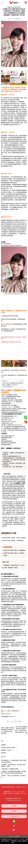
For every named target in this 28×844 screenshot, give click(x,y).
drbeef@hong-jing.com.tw (15, 800)
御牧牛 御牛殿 (17, 18)
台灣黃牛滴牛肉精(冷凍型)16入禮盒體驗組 (14, 550)
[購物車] (26, 2)
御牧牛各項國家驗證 (6, 243)
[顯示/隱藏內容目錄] (21, 381)
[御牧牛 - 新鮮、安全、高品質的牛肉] (14, 2)
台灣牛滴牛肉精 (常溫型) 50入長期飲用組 (13, 540)
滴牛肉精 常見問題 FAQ (8, 386)
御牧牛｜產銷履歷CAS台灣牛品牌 (10, 384)
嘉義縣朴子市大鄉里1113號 (14, 798)
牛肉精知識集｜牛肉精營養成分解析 (9, 769)
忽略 (15, 842)
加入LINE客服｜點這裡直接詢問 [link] (11, 710)
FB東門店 (14, 811)
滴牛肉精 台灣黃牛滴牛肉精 (16, 7)
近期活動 (3, 752)
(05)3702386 (23, 793)
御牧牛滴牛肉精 (20, 370)
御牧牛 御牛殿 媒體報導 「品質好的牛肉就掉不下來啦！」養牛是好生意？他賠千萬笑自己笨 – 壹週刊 (21, 730)
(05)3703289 (10, 793)
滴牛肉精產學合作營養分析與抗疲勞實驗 (11, 245)
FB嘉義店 (14, 806)
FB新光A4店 (14, 816)
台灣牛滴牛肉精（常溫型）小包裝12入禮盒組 (13, 537)
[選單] (2, 2)
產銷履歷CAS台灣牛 (6, 750)
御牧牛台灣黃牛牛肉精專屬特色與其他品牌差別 (13, 383)
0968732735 (14, 791)
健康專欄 (9, 7)
